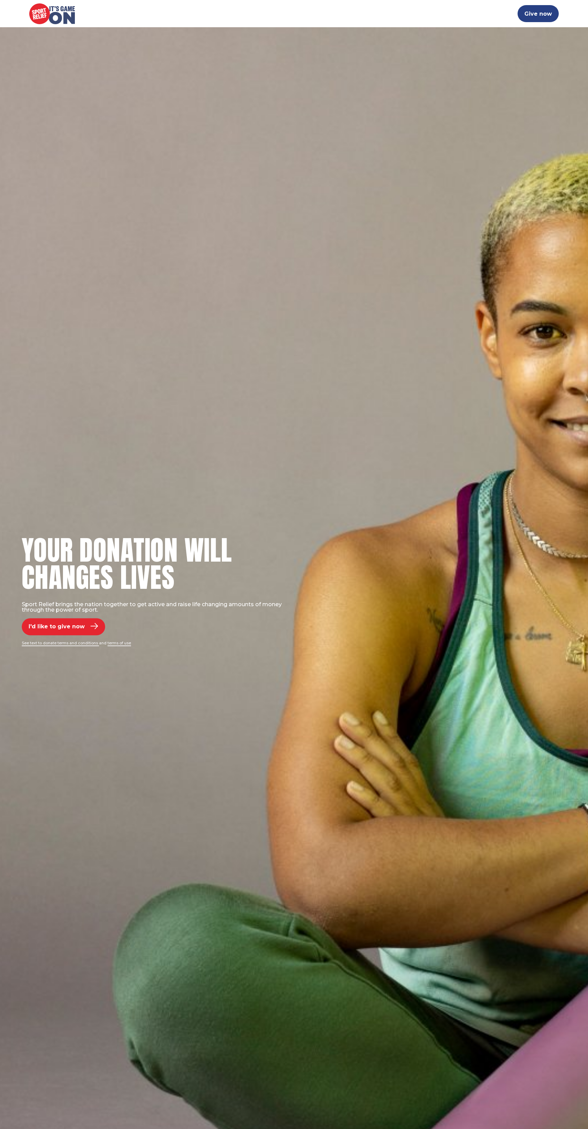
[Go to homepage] (52, 13)
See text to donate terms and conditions (60, 643)
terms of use (119, 643)
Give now (538, 14)
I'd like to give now (57, 626)
